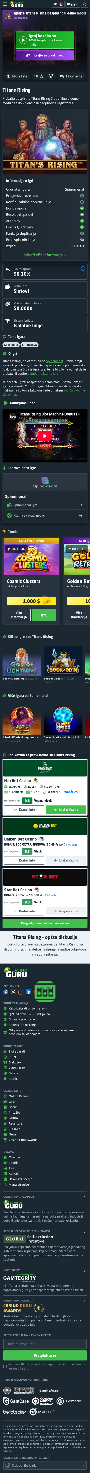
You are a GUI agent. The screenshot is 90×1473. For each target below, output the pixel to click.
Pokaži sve (70, 792)
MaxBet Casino (18, 780)
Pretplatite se (45, 1355)
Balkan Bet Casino (21, 839)
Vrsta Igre (20, 286)
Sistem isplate (23, 320)
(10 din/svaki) (40, 844)
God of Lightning (20, 680)
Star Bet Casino (18, 889)
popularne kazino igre (43, 374)
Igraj (44, 615)
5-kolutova (29, 345)
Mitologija (11, 345)
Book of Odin (59, 680)
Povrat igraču (23, 269)
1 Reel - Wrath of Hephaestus (21, 739)
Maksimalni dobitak (27, 303)
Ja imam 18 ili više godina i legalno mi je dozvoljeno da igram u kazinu (46, 1366)
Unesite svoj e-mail (18, 1341)
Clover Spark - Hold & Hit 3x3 (61, 739)
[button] (83, 269)
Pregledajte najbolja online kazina (45, 923)
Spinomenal (21, 18)
